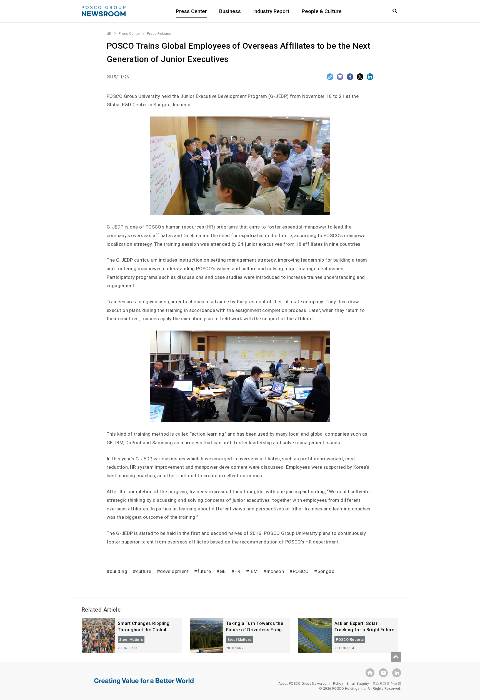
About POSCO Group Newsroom (304, 684)
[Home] (109, 33)
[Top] (396, 657)
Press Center (191, 11)
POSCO (301, 571)
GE (223, 571)
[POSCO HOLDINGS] (370, 672)
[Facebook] (350, 76)
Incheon (275, 571)
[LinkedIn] (370, 76)
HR (237, 571)
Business (230, 11)
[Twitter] (360, 76)
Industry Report (271, 11)
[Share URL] (330, 76)
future (204, 571)
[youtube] (383, 672)
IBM (253, 571)
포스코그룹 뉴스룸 (386, 684)
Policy (338, 684)
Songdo (326, 571)
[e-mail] (340, 76)
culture (143, 571)
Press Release (159, 33)
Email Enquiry (358, 684)
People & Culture (321, 11)
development (174, 571)
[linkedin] (396, 672)
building (118, 571)
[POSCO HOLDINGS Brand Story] (144, 685)
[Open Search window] (395, 11)
